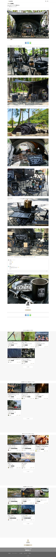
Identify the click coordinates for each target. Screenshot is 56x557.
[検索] (46, 1)
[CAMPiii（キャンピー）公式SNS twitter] (28, 550)
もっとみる (28, 418)
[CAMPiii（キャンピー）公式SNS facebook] (26, 550)
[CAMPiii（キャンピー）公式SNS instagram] (29, 550)
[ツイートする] (28, 43)
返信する (10, 264)
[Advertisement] (28, 323)
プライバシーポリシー (14, 553)
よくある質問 (20, 553)
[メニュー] (48, 1)
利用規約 (9, 553)
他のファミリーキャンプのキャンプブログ (28, 433)
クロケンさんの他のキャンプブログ (28, 330)
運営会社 (30, 553)
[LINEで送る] (30, 43)
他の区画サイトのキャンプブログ (28, 486)
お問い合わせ (25, 553)
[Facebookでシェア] (25, 43)
